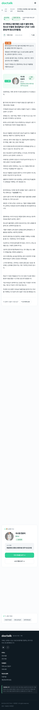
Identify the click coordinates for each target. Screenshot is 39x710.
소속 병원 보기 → (19, 561)
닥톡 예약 (4, 669)
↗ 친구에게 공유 (25, 302)
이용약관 (4, 677)
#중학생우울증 (27, 620)
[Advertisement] (19, 323)
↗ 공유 (33, 35)
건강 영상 (4, 659)
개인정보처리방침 (6, 680)
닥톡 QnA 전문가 (6, 666)
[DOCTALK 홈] (7, 3)
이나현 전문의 (22, 78)
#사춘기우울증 (8, 620)
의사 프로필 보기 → (19, 555)
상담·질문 (6, 10)
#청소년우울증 (17, 620)
